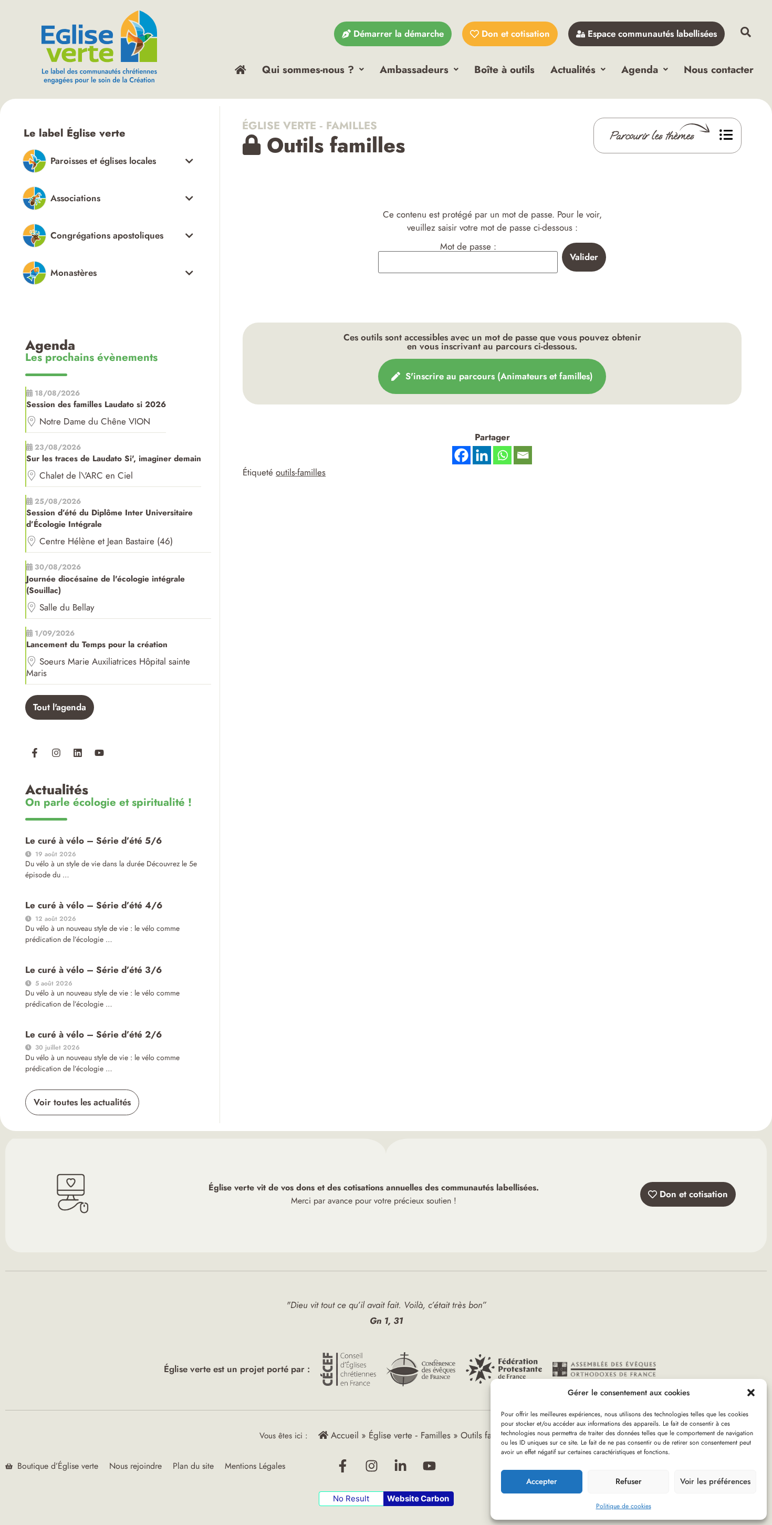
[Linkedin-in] (401, 1466)
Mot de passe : (468, 247)
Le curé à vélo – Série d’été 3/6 (93, 969)
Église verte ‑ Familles (310, 125)
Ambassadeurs (414, 69)
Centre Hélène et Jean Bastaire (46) (106, 541)
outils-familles (301, 472)
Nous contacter (719, 69)
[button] (751, 1392)
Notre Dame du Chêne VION (94, 421)
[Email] (523, 455)
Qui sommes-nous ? (308, 69)
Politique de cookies (623, 1506)
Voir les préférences (715, 1481)
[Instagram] (56, 752)
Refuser (628, 1481)
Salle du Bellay (66, 607)
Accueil (343, 1435)
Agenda (639, 69)
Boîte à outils (504, 69)
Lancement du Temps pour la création (97, 644)
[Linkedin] (77, 752)
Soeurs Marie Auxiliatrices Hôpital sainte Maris (108, 667)
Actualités (573, 69)
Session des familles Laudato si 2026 (96, 404)
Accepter (541, 1481)
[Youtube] (99, 752)
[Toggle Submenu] (108, 161)
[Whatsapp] (502, 455)
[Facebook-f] (34, 752)
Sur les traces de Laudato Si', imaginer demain (113, 458)
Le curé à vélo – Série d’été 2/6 (93, 1034)
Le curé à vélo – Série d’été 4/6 (93, 905)
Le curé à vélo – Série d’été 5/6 (93, 840)
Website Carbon (418, 1498)
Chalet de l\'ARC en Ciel (86, 475)
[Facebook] (461, 455)
